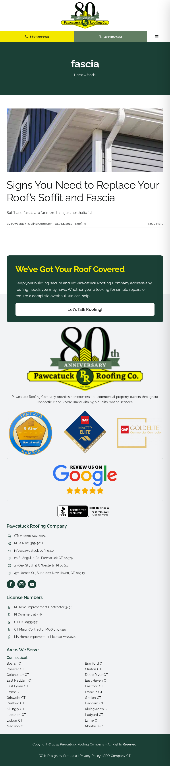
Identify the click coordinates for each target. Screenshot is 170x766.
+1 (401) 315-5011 (31, 543)
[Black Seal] (85, 507)
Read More (155, 223)
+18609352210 (18, 524)
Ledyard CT (94, 715)
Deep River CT (96, 675)
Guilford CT (16, 703)
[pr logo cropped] (85, 4)
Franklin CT (94, 692)
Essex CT (14, 692)
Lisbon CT (14, 720)
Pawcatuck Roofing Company (31, 223)
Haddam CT (94, 703)
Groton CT (93, 698)
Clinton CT (93, 669)
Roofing (80, 223)
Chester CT (15, 669)
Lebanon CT (16, 715)
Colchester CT (18, 675)
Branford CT (94, 663)
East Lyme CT (17, 686)
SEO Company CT (117, 756)
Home (78, 75)
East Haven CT (96, 680)
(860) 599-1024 (34, 536)
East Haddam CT (20, 680)
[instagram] (21, 584)
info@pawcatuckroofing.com (35, 550)
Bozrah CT (15, 663)
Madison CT (16, 726)
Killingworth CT (97, 709)
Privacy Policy (90, 756)
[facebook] (11, 584)
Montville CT (95, 726)
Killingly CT (15, 709)
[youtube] (32, 584)
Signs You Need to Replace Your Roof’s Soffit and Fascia (83, 191)
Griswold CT (16, 698)
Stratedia (70, 756)
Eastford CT (94, 686)
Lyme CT (92, 720)
